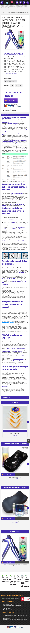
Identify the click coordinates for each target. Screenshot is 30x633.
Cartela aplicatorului (8, 616)
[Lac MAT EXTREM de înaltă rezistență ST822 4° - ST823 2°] (15, 504)
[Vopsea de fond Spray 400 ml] (15, 460)
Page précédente (6, 12)
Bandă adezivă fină (15, 433)
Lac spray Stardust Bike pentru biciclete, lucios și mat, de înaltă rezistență (15, 565)
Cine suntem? (6, 618)
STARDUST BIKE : (8, 78)
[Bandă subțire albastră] (15, 417)
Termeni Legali (7, 608)
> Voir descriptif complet (10, 73)
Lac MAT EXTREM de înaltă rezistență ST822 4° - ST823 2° (15, 521)
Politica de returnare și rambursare (12, 605)
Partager (14, 110)
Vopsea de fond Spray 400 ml (15, 477)
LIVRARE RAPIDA (7, 604)
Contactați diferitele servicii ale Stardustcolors (15, 615)
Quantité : (6, 85)
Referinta (4, 27)
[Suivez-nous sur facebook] (6, 598)
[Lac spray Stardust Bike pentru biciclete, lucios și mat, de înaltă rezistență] (15, 39)
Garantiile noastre (7, 607)
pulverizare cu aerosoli (8, 322)
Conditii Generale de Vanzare (10, 609)
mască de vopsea (19, 391)
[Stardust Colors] (9, 2)
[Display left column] (28, 441)
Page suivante (24, 12)
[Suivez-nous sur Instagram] (15, 598)
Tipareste (7, 110)
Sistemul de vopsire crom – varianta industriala (15, 619)
